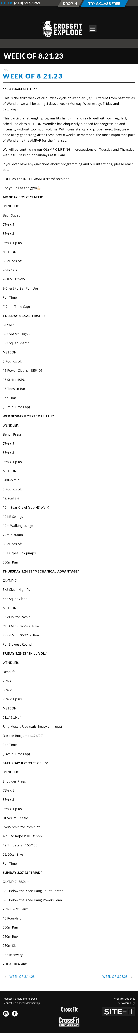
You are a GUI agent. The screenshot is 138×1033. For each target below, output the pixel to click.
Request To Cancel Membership (21, 1003)
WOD (5, 69)
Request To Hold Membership (20, 998)
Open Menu (92, 28)
